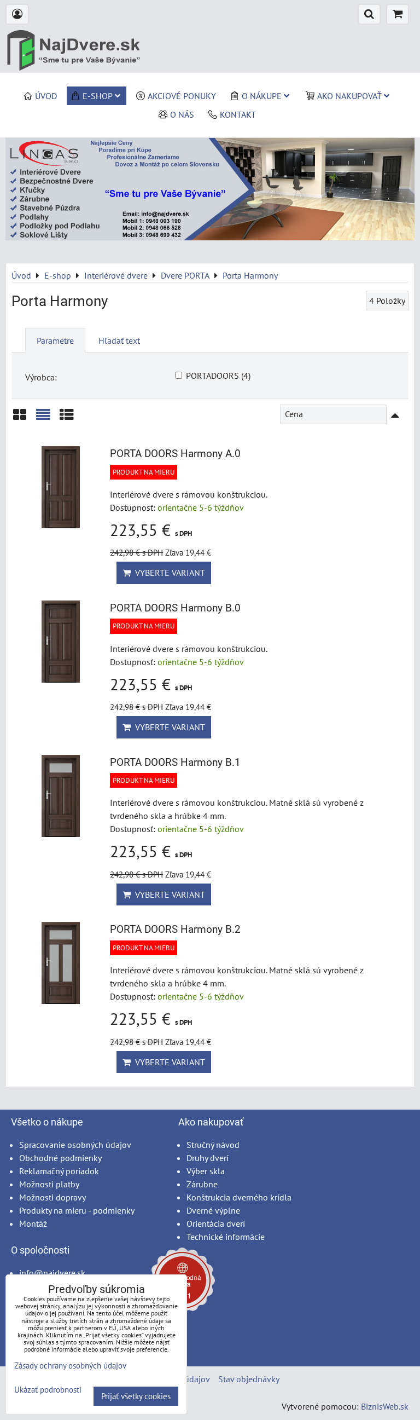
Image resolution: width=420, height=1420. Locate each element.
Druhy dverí (207, 1157)
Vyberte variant (168, 572)
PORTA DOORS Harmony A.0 (175, 453)
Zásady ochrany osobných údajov (70, 1365)
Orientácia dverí (215, 1223)
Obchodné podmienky (60, 1157)
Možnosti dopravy (52, 1197)
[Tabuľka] (67, 418)
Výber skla (205, 1170)
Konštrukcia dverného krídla (238, 1197)
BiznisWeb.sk (385, 1406)
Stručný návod (213, 1144)
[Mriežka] (19, 418)
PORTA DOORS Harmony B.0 (175, 608)
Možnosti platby (49, 1184)
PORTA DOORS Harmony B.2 (175, 929)
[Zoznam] (43, 418)
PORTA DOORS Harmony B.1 (175, 762)
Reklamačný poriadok (59, 1170)
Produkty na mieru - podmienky (77, 1210)
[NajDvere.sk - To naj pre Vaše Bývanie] (210, 237)
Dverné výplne (213, 1210)
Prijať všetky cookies (136, 1396)
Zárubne (202, 1184)
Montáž (33, 1223)
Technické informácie (225, 1236)
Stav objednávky (248, 1378)
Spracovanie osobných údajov (75, 1144)
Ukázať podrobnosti (47, 1390)
